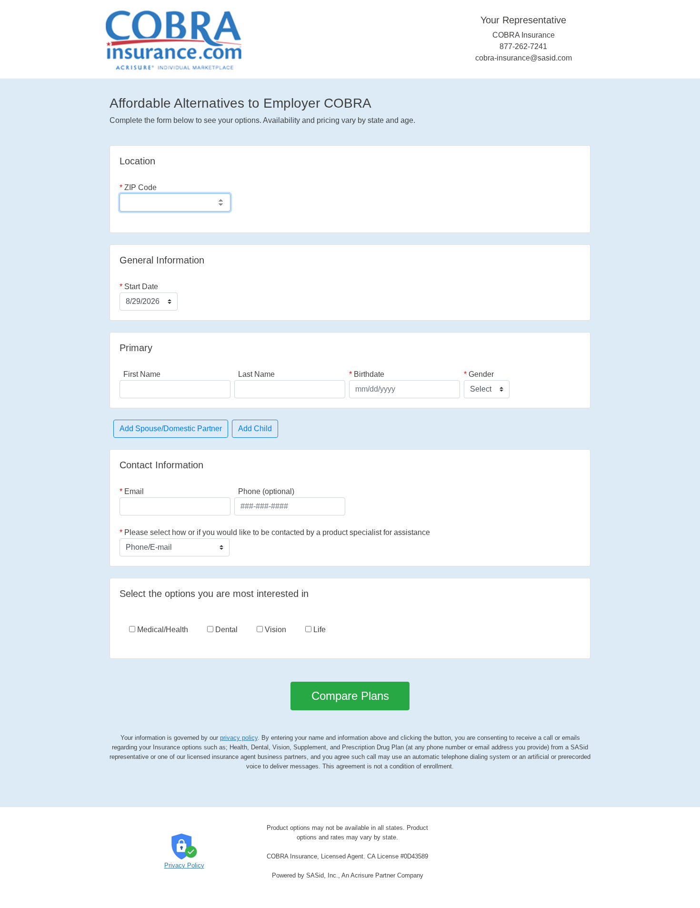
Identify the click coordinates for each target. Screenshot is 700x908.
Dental (225, 630)
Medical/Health (161, 630)
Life (318, 630)
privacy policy (239, 737)
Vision (274, 630)
